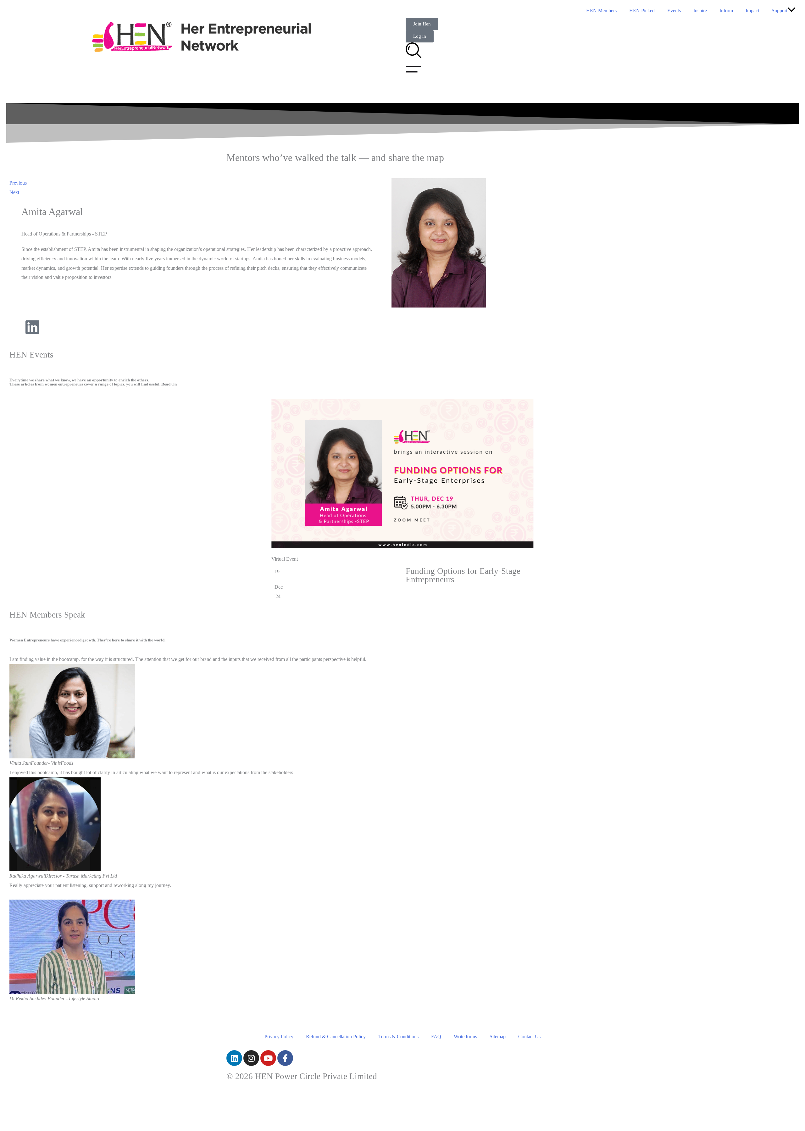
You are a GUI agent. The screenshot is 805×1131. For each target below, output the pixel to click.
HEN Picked (642, 10)
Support (779, 10)
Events (674, 10)
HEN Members (601, 10)
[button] (791, 10)
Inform (726, 10)
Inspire (700, 10)
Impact (752, 10)
